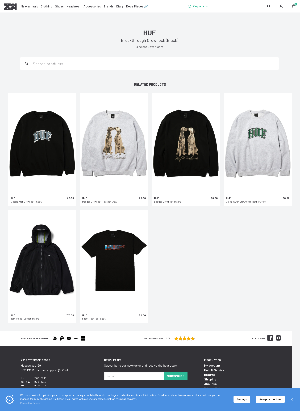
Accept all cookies (270, 399)
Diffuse (36, 403)
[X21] (10, 7)
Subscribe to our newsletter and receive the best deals (140, 365)
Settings (242, 399)
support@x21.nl (57, 370)
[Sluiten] (292, 399)
